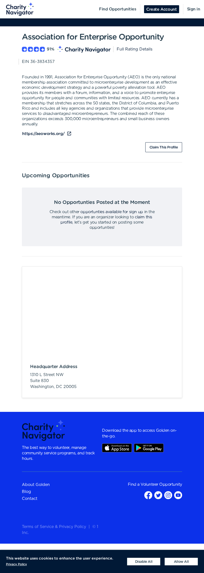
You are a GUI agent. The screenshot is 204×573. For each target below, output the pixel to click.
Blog (26, 492)
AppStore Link (117, 448)
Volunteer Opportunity (161, 484)
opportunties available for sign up (111, 212)
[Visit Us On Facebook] (148, 495)
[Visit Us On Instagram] (168, 495)
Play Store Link (149, 448)
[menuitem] (17, 9)
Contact (29, 499)
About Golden (36, 485)
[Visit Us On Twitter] (158, 495)
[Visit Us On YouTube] (178, 495)
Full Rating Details (135, 49)
